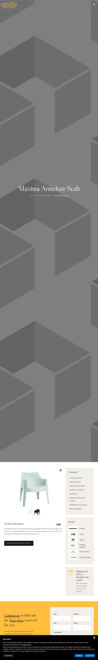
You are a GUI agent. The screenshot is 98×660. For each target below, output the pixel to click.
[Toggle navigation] (94, 5)
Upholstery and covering (78, 505)
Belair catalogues (76, 509)
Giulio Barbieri (85, 557)
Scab (81, 534)
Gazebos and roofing (77, 490)
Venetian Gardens (82, 545)
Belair (82, 540)
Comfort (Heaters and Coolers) (77, 499)
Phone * (76, 623)
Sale (37, 195)
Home (31, 195)
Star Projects (84, 551)
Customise (8, 655)
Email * (55, 623)
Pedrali (82, 528)
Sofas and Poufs (46, 195)
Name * (55, 614)
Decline (79, 655)
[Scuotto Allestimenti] (9, 5)
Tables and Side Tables (77, 486)
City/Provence (57, 632)
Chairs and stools (76, 478)
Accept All (89, 655)
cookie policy (26, 645)
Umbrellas (73, 494)
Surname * (76, 614)
